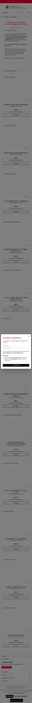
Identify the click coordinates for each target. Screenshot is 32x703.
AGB (14, 359)
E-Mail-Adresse (6, 345)
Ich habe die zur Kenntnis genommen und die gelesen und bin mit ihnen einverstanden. (15, 359)
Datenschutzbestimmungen (15, 357)
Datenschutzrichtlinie (7, 352)
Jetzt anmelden (16, 365)
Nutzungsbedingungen (18, 352)
